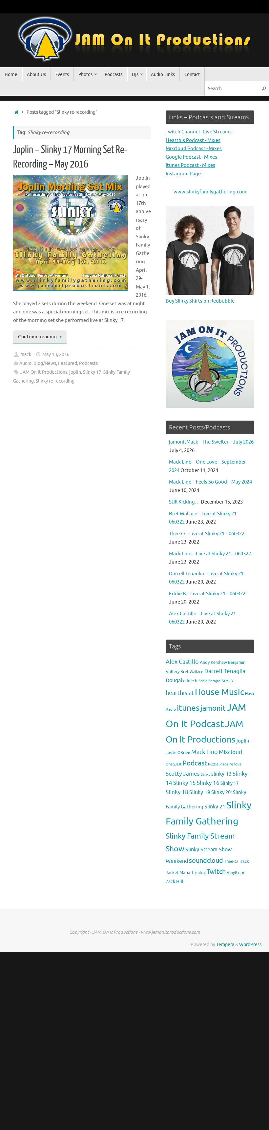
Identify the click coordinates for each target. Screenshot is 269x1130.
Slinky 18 (177, 792)
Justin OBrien (178, 752)
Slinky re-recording (55, 381)
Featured (67, 363)
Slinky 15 (184, 783)
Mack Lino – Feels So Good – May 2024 (210, 482)
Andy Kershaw (213, 662)
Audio (25, 363)
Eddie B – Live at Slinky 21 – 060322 (207, 594)
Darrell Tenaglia (224, 671)
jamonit (213, 708)
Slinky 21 (214, 806)
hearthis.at (180, 693)
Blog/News (44, 363)
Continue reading (37, 337)
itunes (188, 708)
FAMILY (227, 681)
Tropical (198, 872)
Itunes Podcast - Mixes (190, 165)
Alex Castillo (182, 661)
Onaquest (173, 764)
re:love (235, 764)
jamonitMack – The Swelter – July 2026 (211, 442)
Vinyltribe (236, 872)
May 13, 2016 (56, 354)
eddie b (190, 681)
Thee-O (231, 861)
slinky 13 (221, 774)
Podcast (194, 763)
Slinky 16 (208, 783)
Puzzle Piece (218, 764)
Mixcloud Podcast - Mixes (194, 149)
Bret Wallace (191, 671)
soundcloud (206, 861)
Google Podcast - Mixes (191, 157)
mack (25, 354)
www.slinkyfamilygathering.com (210, 192)
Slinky (205, 774)
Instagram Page (183, 174)
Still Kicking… (184, 502)
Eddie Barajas (209, 681)
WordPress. (250, 944)
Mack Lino (204, 752)
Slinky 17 (92, 372)
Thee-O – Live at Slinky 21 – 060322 (206, 534)
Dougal (174, 680)
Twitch (216, 872)
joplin (75, 372)
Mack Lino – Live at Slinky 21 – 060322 (210, 554)
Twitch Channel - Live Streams (199, 132)
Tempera (225, 944)
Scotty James (183, 773)
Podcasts (88, 363)
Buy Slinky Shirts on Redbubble (200, 301)
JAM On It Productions (43, 372)
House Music (219, 692)
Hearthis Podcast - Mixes (193, 140)
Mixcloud (230, 752)
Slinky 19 (199, 792)
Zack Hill (174, 881)
